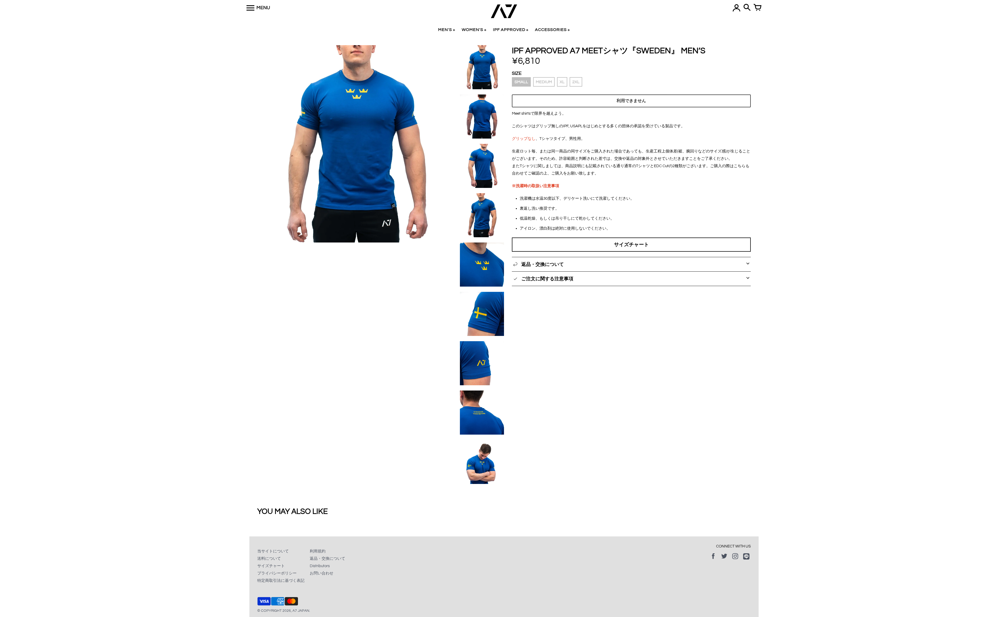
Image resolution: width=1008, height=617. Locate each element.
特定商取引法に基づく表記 (280, 581)
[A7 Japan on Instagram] (735, 560)
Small (521, 82)
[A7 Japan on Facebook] (713, 560)
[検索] (747, 8)
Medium (544, 82)
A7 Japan (300, 611)
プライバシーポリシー (277, 573)
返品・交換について (327, 559)
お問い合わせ (321, 573)
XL (562, 82)
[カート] (758, 8)
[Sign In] (737, 8)
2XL (576, 82)
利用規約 (318, 551)
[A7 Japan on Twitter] (724, 560)
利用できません (631, 101)
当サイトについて (273, 551)
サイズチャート (631, 244)
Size (517, 73)
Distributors (320, 566)
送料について (269, 559)
